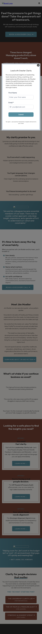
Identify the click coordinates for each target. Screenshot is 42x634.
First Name (12, 93)
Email (11, 103)
